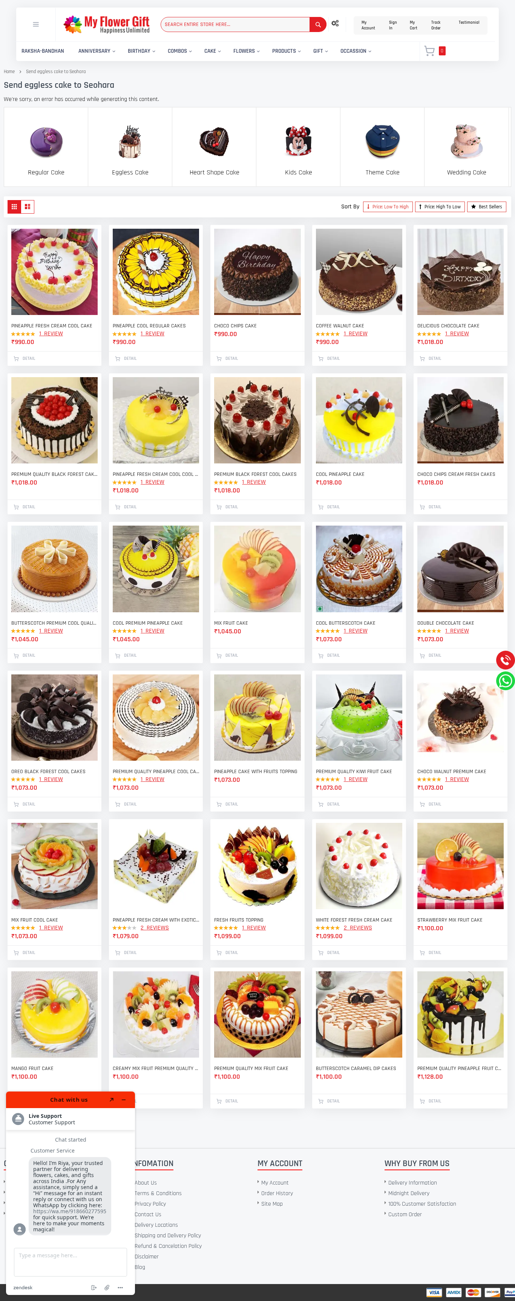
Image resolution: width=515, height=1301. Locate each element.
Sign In (393, 25)
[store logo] (106, 24)
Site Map (272, 1204)
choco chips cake (235, 326)
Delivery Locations (156, 1225)
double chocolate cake (445, 623)
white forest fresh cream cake (354, 920)
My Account (368, 25)
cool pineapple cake (340, 474)
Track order (436, 25)
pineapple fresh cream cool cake (51, 326)
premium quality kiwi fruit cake (354, 771)
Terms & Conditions (158, 1193)
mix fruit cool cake (34, 920)
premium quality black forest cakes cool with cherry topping (54, 474)
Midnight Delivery (408, 1193)
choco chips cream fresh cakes (456, 474)
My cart (413, 25)
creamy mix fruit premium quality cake (156, 1068)
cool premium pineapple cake (148, 623)
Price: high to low (442, 207)
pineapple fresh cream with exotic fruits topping (156, 920)
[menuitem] (42, 51)
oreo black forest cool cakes (48, 771)
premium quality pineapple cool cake (156, 771)
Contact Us (148, 1214)
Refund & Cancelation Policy (168, 1246)
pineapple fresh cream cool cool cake (156, 474)
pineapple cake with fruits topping (255, 771)
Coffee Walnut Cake (340, 326)
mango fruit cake (32, 1068)
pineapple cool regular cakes (149, 326)
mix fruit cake (231, 623)
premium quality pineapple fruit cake (460, 1068)
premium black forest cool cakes (255, 474)
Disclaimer (147, 1257)
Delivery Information (412, 1183)
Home (9, 72)
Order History (277, 1193)
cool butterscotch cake (346, 623)
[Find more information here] (70, 1193)
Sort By (350, 207)
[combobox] (243, 24)
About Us (146, 1183)
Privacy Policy (150, 1204)
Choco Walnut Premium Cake (451, 771)
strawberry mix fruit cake (450, 920)
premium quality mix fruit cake (251, 1068)
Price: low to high (390, 207)
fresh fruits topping (239, 920)
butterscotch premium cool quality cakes (54, 623)
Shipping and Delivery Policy (168, 1236)
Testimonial (469, 22)
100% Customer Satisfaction (422, 1204)
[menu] (213, 51)
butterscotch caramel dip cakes (356, 1068)
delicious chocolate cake (448, 326)
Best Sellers (490, 207)
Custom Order (405, 1214)
